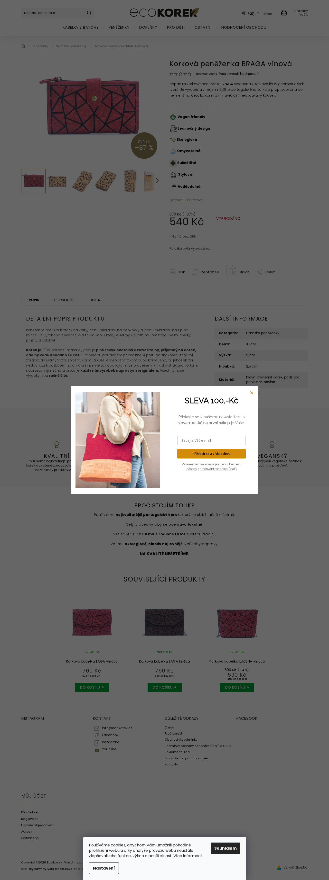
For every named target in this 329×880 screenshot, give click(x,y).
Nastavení (104, 868)
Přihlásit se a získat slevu (211, 453)
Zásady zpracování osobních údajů (211, 469)
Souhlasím (225, 848)
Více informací (187, 856)
